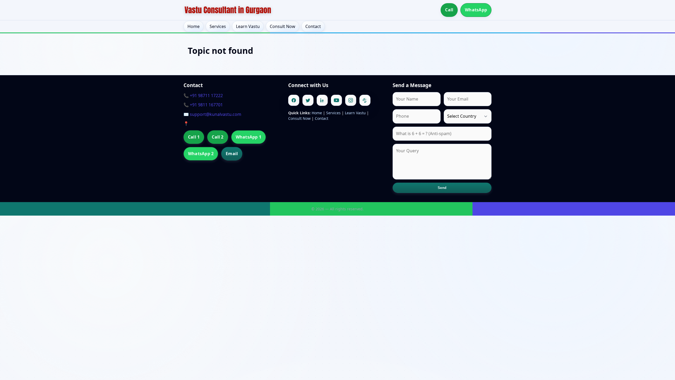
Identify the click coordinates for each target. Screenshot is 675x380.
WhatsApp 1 (248, 137)
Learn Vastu (248, 26)
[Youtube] (336, 100)
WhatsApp (476, 10)
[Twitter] (308, 100)
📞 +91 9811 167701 (203, 105)
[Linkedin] (322, 100)
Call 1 (194, 137)
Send (442, 188)
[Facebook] (293, 100)
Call (449, 10)
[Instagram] (350, 100)
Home (193, 26)
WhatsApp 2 (201, 153)
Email (232, 153)
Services (218, 26)
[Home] (228, 10)
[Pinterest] (364, 100)
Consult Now (282, 26)
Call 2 (217, 137)
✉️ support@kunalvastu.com (212, 114)
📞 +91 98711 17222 (203, 95)
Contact (313, 26)
